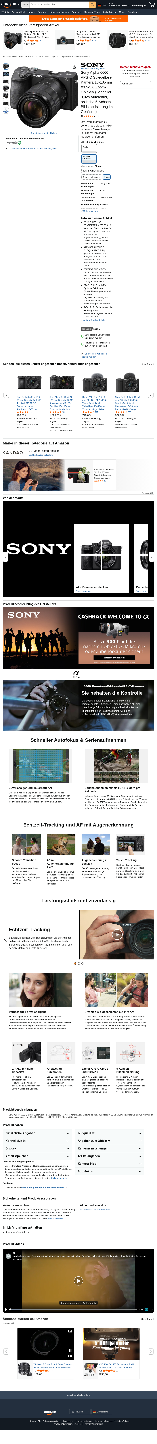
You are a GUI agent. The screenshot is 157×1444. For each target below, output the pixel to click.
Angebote (76, 12)
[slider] (73, 1309)
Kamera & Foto (25, 57)
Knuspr (31, 12)
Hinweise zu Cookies (83, 1421)
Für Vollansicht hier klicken (44, 133)
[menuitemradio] (146, 1309)
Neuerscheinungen (59, 12)
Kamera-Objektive (51, 57)
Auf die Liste (128, 83)
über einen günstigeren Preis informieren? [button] (43, 1187)
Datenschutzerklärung (52, 1421)
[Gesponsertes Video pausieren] (70, 1350)
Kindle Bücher (109, 12)
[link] (37, 44)
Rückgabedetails (58, 1178)
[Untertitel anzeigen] (70, 1331)
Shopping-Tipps (92, 12)
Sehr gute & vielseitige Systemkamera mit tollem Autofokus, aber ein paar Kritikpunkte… (76, 1256)
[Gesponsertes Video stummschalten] (70, 1356)
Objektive (37, 57)
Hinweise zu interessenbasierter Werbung (112, 1421)
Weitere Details (55, 1218)
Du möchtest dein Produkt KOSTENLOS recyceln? (32, 148)
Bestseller (42, 12)
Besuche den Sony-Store (93, 68)
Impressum (68, 1421)
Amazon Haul (18, 12)
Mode (122, 12)
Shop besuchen (83, 591)
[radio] (6, 66)
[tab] (75, 963)
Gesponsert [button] (146, 493)
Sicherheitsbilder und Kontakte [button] (95, 1209)
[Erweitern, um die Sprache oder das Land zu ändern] (88, 1412)
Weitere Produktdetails (94, 320)
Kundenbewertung (22, 1256)
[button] (5, 12)
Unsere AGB (35, 1421)
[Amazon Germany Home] (50, 1413)
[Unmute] (151, 1309)
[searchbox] (59, 4)
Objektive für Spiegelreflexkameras (75, 57)
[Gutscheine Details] (140, 12)
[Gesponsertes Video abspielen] (111, 1344)
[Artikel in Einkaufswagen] (152, 4)
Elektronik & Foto (10, 57)
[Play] (5, 1309)
